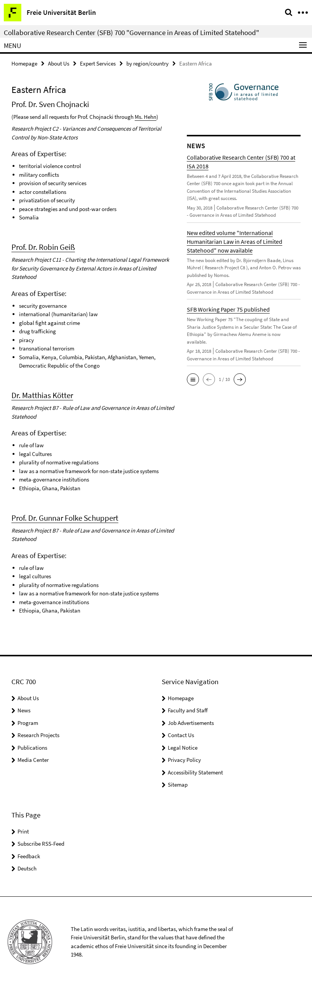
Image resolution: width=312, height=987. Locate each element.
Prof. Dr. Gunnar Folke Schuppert (64, 518)
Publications (32, 747)
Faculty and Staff (188, 710)
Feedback (29, 856)
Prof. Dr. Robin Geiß (43, 247)
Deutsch (27, 868)
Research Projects (38, 735)
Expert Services (98, 63)
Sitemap (178, 784)
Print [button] (23, 831)
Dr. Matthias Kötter (42, 395)
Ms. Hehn (145, 116)
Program (28, 722)
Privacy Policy (184, 759)
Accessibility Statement (195, 772)
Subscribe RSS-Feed (41, 843)
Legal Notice (182, 747)
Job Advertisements (191, 722)
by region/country (147, 63)
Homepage (24, 63)
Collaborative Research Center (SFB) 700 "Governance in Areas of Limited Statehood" (131, 32)
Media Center (33, 759)
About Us (58, 63)
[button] (193, 379)
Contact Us (181, 735)
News (24, 710)
